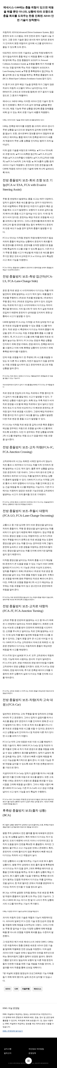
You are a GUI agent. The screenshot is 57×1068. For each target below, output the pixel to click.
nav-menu (28, 1060)
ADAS (7, 989)
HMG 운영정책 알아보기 (13, 1031)
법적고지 (7, 1053)
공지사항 (7, 1049)
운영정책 (32, 1053)
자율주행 (26, 989)
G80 (16, 989)
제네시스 (37, 989)
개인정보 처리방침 (36, 1049)
